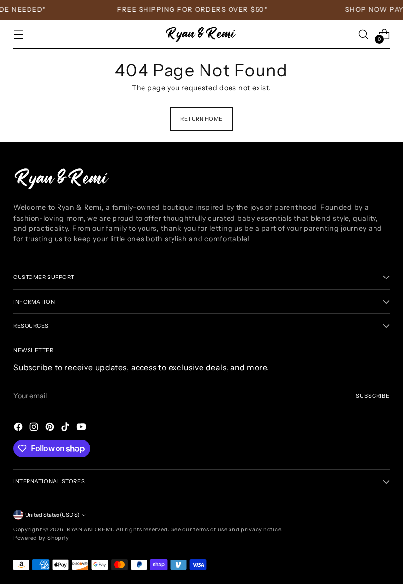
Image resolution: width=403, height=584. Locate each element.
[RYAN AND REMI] (201, 34)
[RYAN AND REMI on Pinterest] (51, 428)
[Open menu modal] (18, 34)
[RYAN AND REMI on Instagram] (35, 428)
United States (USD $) (52, 514)
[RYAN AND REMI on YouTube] (82, 428)
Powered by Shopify (41, 537)
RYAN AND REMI (90, 529)
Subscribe (372, 395)
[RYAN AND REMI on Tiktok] (66, 428)
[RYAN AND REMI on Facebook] (19, 428)
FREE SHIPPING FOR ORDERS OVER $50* (190, 9)
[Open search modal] (363, 34)
